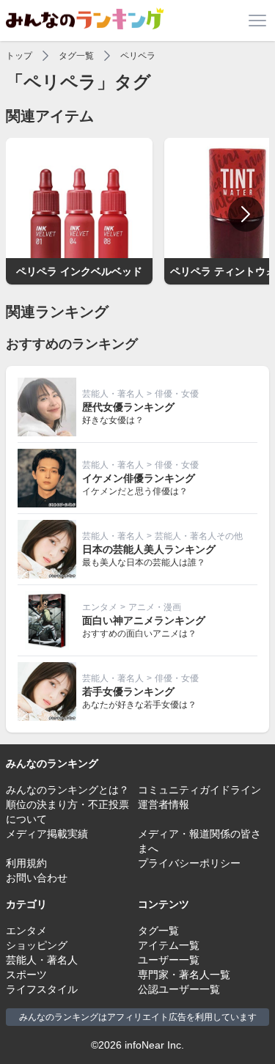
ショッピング (36, 945)
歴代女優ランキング (128, 407)
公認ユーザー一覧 (179, 989)
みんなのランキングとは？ (67, 790)
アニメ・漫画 (154, 607)
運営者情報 (163, 804)
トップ (19, 56)
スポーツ (26, 974)
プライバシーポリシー (189, 863)
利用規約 (26, 863)
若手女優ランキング (128, 691)
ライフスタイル (42, 989)
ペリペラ (137, 56)
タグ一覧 (76, 56)
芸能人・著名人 (113, 394)
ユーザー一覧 (168, 960)
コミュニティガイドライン (199, 790)
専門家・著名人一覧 (184, 974)
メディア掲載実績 (47, 834)
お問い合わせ (36, 878)
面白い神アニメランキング (143, 620)
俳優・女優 (177, 394)
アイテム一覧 (168, 945)
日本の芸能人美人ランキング (149, 549)
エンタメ (99, 607)
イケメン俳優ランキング (138, 478)
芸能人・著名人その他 (199, 536)
